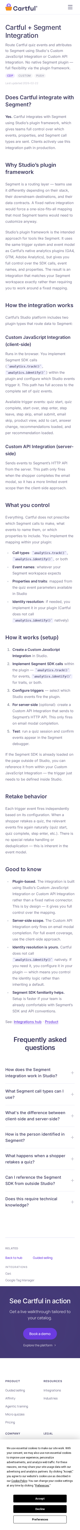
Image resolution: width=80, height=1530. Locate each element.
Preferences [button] (42, 1485)
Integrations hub (28, 1021)
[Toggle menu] (70, 7)
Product (51, 1021)
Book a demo (40, 1333)
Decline (40, 1509)
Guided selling (42, 1258)
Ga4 (8, 1273)
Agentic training (16, 1406)
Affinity (10, 1398)
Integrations (52, 1390)
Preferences (40, 1519)
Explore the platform (37, 1345)
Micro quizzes (14, 1414)
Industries (51, 1398)
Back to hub (13, 1258)
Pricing (10, 1422)
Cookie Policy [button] (19, 1480)
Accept (40, 1498)
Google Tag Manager (19, 1280)
